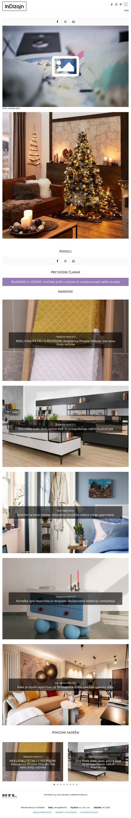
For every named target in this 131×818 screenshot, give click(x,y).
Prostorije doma (65, 510)
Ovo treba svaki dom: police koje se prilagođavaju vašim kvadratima (65, 429)
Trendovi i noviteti (66, 337)
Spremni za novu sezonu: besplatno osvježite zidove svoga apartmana (65, 515)
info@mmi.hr (60, 807)
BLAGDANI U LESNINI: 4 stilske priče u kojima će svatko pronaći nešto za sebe (65, 282)
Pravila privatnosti (42, 812)
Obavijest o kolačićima (66, 812)
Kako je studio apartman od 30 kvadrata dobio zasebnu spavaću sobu (65, 687)
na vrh (125, 795)
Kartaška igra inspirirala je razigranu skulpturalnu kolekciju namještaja (65, 601)
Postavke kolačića (89, 812)
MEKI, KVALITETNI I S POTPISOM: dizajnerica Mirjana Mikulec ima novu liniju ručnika (65, 342)
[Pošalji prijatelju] (73, 21)
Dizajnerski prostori (65, 683)
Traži (126, 10)
